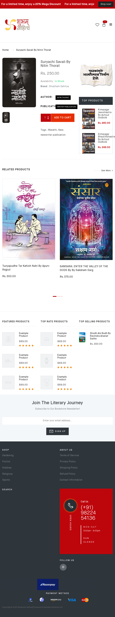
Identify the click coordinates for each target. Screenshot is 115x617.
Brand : (44, 86)
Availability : (47, 81)
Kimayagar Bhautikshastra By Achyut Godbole (106, 138)
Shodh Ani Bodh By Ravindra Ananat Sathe (100, 336)
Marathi (52, 130)
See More (106, 171)
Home (5, 50)
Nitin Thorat (63, 98)
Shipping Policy (69, 468)
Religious (7, 474)
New (60, 130)
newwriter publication (53, 135)
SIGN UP (60, 431)
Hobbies (7, 468)
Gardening (7, 455)
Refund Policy (67, 474)
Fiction (6, 461)
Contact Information (71, 480)
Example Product (23, 334)
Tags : (44, 130)
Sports (6, 480)
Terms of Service (69, 455)
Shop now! (106, 4)
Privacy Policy (68, 461)
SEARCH (7, 490)
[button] (104, 25)
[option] (19, 82)
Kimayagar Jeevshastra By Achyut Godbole (104, 114)
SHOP (5, 450)
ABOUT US (66, 450)
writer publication (66, 107)
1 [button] (54, 296)
